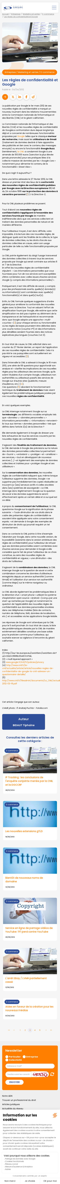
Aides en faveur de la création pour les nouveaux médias (29, 1008)
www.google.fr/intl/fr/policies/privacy (25, 662)
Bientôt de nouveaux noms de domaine (24, 879)
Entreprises (16, 14)
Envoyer (14, 1082)
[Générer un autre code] (51, 1074)
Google (21, 136)
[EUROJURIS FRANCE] (13, 7)
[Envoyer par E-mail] (33, 97)
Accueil (5, 14)
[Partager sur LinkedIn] (20, 97)
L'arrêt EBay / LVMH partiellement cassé (26, 980)
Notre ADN (7, 1095)
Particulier (15, 1056)
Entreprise (32, 1056)
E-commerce (48, 14)
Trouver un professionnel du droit (19, 1100)
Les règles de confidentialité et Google (21, 16)
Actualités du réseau (12, 1108)
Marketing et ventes (31, 14)
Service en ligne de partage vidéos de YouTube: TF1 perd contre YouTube (29, 929)
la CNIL (20, 151)
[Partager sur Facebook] (26, 97)
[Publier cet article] (13, 97)
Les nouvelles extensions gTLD (24, 831)
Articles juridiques (11, 1104)
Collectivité (15, 1059)
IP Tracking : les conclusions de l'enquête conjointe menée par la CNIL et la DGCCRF (29, 781)
